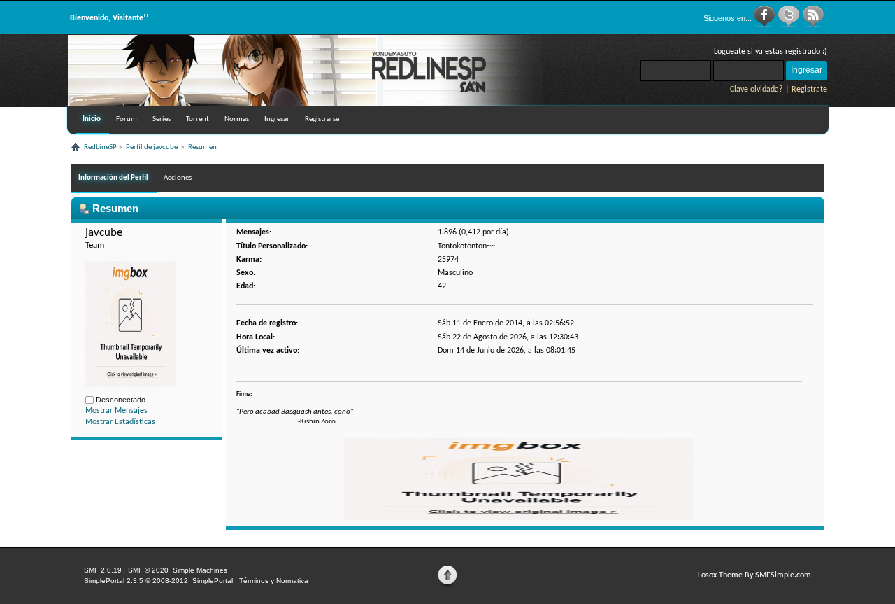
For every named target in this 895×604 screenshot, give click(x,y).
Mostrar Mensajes (116, 411)
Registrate (809, 89)
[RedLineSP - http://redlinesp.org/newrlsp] (305, 103)
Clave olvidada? (756, 89)
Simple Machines (200, 570)
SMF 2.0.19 (103, 570)
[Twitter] (790, 25)
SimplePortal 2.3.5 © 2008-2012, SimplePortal (158, 580)
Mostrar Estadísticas (120, 422)
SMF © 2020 (148, 570)
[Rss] (813, 25)
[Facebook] (765, 25)
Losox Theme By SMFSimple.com (754, 575)
